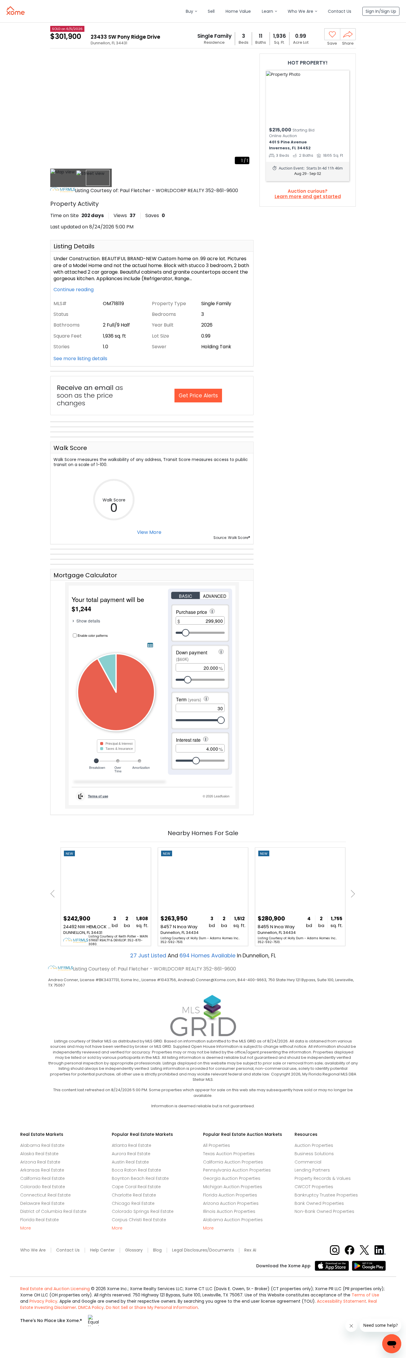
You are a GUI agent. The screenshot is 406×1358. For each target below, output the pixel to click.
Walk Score (70, 448)
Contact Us (68, 1250)
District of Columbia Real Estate (53, 1211)
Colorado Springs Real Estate (143, 1211)
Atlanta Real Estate (131, 1145)
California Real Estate (42, 1178)
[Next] (351, 894)
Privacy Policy (43, 1301)
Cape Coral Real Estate (136, 1187)
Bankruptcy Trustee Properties (326, 1195)
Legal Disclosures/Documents (203, 1250)
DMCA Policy (91, 1307)
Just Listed (149, 955)
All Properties (216, 1145)
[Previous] (54, 894)
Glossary (134, 1250)
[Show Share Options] (348, 34)
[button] (191, 11)
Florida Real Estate (39, 1220)
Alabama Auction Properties (233, 1220)
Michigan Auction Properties (232, 1187)
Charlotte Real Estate (134, 1195)
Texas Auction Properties (229, 1154)
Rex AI (250, 1250)
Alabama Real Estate (42, 1145)
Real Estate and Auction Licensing (55, 1289)
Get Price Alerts (198, 395)
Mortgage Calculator (85, 575)
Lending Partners (312, 1170)
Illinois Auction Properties (229, 1211)
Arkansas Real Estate (42, 1170)
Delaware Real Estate (42, 1203)
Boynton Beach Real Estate (140, 1178)
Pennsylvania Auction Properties (237, 1170)
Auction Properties (314, 1145)
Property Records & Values (323, 1178)
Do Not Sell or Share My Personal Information (152, 1307)
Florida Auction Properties (230, 1195)
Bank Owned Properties (319, 1203)
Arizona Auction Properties (231, 1203)
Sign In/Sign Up (381, 11)
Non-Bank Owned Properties (324, 1211)
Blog (157, 1250)
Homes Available (208, 955)
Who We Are (33, 1250)
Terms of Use (365, 1295)
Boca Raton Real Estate (136, 1170)
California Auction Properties (233, 1162)
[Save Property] (332, 34)
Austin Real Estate (130, 1162)
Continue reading (74, 289)
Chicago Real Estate (133, 1203)
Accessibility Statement (341, 1301)
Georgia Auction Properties (231, 1178)
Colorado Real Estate (42, 1187)
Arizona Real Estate (40, 1162)
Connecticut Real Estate (45, 1195)
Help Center (102, 1250)
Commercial (308, 1162)
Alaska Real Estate (39, 1154)
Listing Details (74, 246)
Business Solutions (314, 1154)
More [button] (25, 1228)
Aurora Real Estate (131, 1154)
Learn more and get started (308, 196)
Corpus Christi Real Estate (139, 1220)
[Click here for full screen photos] (245, 61)
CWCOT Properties (314, 1187)
